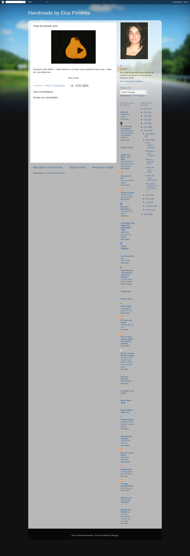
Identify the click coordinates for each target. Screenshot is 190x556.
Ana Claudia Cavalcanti (126, 127)
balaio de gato (127, 192)
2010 (146, 131)
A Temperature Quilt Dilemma (126, 473)
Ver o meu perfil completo (131, 81)
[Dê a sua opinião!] (79, 85)
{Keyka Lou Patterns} (126, 511)
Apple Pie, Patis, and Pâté (125, 157)
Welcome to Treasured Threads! (126, 500)
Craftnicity (126, 291)
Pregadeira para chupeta (150, 153)
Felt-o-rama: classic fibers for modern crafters (127, 340)
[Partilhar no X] (82, 85)
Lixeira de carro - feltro (149, 169)
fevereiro (150, 206)
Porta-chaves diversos (150, 145)
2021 (146, 109)
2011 (146, 127)
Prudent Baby (127, 420)
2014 (146, 116)
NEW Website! (127, 381)
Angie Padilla (127, 147)
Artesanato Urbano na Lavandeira (151, 187)
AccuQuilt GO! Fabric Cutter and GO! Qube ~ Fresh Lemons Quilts (127, 362)
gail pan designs (124, 378)
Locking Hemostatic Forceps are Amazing (125, 517)
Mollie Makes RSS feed (127, 411)
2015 (146, 112)
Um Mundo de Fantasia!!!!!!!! (126, 196)
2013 (146, 120)
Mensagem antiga (103, 167)
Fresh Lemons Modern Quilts (127, 354)
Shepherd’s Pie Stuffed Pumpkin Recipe (127, 424)
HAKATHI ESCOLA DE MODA (126, 234)
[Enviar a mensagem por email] (76, 85)
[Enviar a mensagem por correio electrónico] (72, 85)
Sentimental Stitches (126, 437)
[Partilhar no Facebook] (84, 85)
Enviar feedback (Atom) (54, 173)
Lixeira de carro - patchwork (150, 177)
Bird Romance (126, 488)
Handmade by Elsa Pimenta (59, 13)
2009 (146, 214)
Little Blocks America (126, 442)
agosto (149, 140)
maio (148, 202)
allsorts (124, 112)
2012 (146, 123)
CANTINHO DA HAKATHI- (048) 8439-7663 (127, 226)
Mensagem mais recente (48, 167)
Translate (141, 96)
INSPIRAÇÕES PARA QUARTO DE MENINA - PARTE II (127, 134)
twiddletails (126, 469)
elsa (125, 69)
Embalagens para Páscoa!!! (127, 309)
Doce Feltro (126, 306)
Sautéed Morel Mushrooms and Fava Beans (127, 163)
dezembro (150, 134)
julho (148, 195)
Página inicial (77, 167)
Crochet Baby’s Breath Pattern (127, 280)
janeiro (149, 210)
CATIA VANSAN (125, 247)
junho (148, 199)
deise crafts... (127, 299)
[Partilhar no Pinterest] (87, 85)
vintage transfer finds (127, 485)
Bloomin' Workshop (125, 208)
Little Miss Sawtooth (125, 458)
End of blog (125, 261)
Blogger (114, 535)
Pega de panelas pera (149, 161)
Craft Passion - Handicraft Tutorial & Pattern (127, 273)
